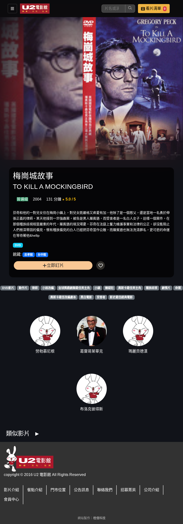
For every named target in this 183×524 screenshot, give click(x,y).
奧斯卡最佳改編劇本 (63, 297)
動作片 (23, 288)
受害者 (101, 297)
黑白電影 (86, 297)
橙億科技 (99, 518)
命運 (178, 288)
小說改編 (48, 288)
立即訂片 (55, 265)
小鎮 (97, 288)
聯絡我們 (104, 490)
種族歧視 (151, 288)
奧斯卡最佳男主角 (129, 288)
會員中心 (11, 499)
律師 (35, 288)
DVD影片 (8, 288)
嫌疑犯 (109, 288)
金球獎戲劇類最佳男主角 (74, 288)
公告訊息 (81, 490)
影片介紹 (11, 490)
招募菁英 (128, 490)
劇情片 (166, 288)
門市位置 (58, 490)
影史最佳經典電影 (121, 297)
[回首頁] (35, 8)
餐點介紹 (34, 490)
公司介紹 (151, 490)
